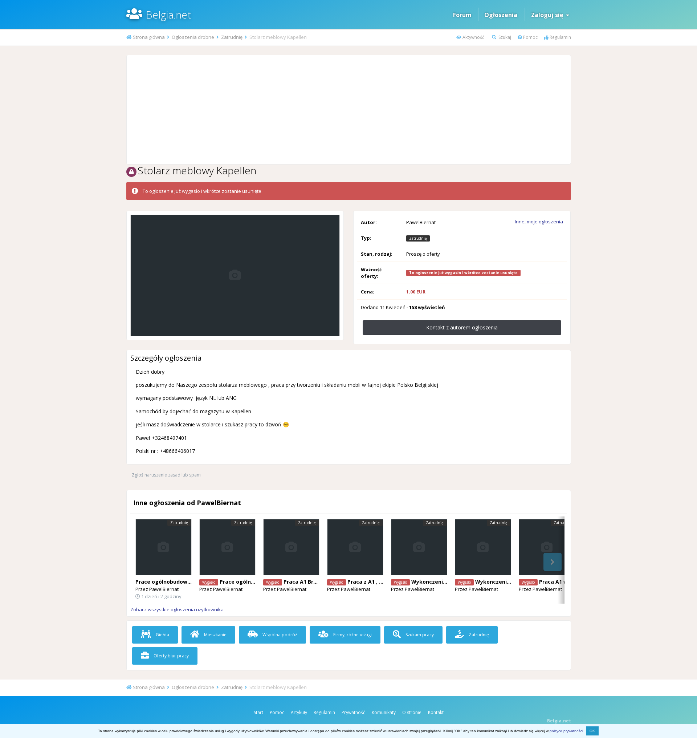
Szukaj (504, 37)
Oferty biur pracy (170, 656)
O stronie (411, 712)
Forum (462, 15)
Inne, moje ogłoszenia (539, 221)
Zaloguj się (548, 15)
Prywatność (353, 712)
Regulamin (560, 37)
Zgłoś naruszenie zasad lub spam (166, 475)
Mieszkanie (215, 635)
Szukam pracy (419, 635)
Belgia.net (168, 14)
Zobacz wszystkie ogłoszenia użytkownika (177, 609)
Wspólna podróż (279, 635)
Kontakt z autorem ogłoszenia (462, 327)
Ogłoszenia (500, 15)
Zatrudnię (478, 635)
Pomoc (530, 37)
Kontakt (436, 712)
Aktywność (472, 37)
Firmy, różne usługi (352, 635)
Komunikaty (384, 712)
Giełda (162, 635)
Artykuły (299, 712)
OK (592, 731)
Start (258, 712)
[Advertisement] (348, 110)
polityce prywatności (566, 731)
